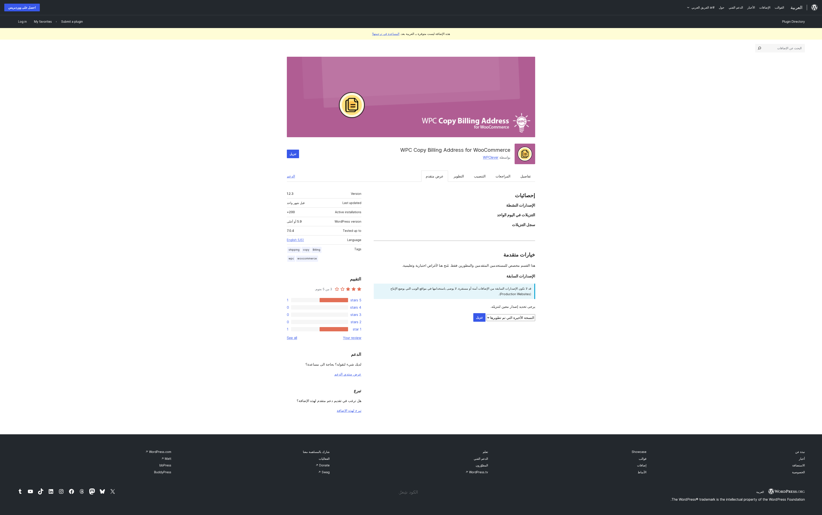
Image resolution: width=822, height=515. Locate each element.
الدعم (291, 176)
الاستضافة (798, 465)
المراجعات (503, 176)
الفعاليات (324, 458)
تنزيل (293, 154)
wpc (291, 258)
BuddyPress (162, 472)
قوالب (642, 458)
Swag (324, 472)
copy (306, 249)
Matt (166, 458)
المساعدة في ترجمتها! (385, 34)
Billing (316, 249)
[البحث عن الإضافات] (759, 48)
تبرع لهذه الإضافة (349, 410)
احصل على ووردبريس (22, 7)
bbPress (165, 465)
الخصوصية (798, 472)
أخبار (802, 458)
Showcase (639, 452)
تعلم (485, 452)
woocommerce (307, 258)
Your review (352, 338)
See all (292, 338)
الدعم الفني (481, 458)
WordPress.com (158, 452)
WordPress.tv (476, 472)
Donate (323, 465)
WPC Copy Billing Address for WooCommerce (455, 150)
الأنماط (642, 472)
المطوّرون (482, 465)
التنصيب (479, 176)
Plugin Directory (793, 21)
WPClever (490, 157)
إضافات (641, 465)
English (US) (295, 240)
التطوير (459, 176)
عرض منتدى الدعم (347, 374)
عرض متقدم (435, 176)
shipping (294, 249)
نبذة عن (800, 452)
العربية (760, 492)
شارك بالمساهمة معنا (316, 452)
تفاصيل (525, 176)
